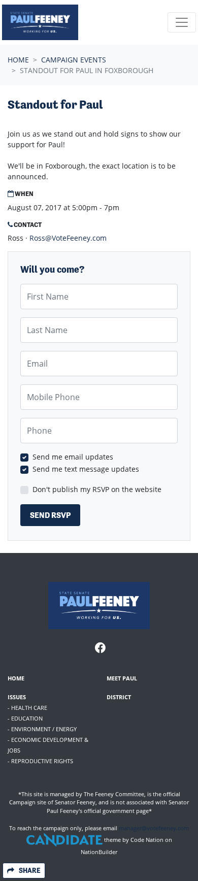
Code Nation (146, 839)
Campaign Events (73, 59)
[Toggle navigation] (182, 22)
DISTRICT (119, 697)
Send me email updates (72, 457)
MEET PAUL (122, 678)
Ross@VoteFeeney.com (68, 238)
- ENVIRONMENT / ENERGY (42, 729)
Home (18, 59)
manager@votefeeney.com (154, 828)
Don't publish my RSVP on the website (96, 489)
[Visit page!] (100, 649)
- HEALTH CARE (27, 707)
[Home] (40, 22)
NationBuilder (99, 852)
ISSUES (17, 697)
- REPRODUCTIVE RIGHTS (40, 761)
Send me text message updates (85, 469)
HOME (16, 678)
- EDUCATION (25, 718)
